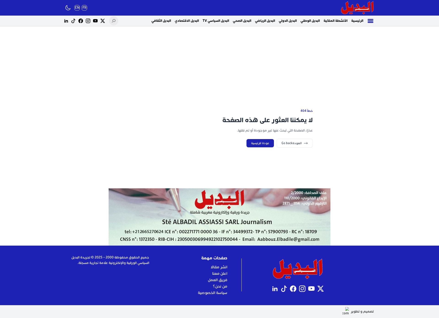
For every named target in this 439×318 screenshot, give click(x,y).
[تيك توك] (73, 21)
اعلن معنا (219, 273)
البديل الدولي (288, 20)
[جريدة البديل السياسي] (357, 8)
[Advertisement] (219, 62)
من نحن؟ (220, 286)
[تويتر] (102, 21)
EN (77, 7)
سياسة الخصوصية (212, 292)
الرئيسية (357, 20)
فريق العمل (217, 279)
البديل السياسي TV (216, 20)
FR (84, 7)
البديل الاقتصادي (187, 20)
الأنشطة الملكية (336, 20)
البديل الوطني (310, 20)
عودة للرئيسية (260, 143)
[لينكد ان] (66, 21)
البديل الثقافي (161, 20)
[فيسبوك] (80, 21)
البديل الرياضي (265, 20)
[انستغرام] (88, 21)
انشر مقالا (219, 267)
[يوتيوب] (95, 21)
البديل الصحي (242, 20)
